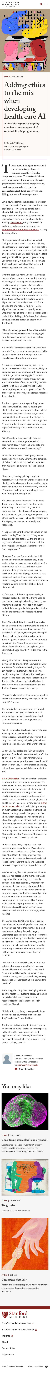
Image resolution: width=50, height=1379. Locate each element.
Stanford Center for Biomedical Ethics (20, 229)
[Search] (41, 4)
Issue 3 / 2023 (17, 76)
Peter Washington (10, 778)
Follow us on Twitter (35, 1367)
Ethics (7, 76)
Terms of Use (8, 1348)
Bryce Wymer (23, 146)
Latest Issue (8, 1354)
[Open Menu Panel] (46, 4)
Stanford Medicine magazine (16, 1323)
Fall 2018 (13, 1275)
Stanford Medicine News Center (18, 1329)
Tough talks (8, 1205)
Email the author (26, 1069)
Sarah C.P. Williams (15, 143)
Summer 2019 (15, 1200)
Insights (6, 1335)
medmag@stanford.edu (27, 1065)
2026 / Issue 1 (15, 1135)
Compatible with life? (14, 1280)
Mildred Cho (16, 222)
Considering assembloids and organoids (25, 1140)
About (5, 1342)
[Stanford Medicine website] (15, 1315)
